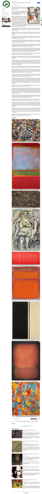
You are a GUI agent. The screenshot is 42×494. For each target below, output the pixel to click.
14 (30, 491)
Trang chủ (13, 1)
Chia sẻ (16, 1)
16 (33, 491)
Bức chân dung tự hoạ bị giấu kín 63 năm (29, 430)
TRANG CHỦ (4, 9)
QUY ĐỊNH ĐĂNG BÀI (5, 12)
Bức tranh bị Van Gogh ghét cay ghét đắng (29, 479)
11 (26, 491)
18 (36, 491)
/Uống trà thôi (5, 23)
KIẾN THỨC (20, 5)
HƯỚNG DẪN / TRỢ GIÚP (5, 14)
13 (29, 491)
